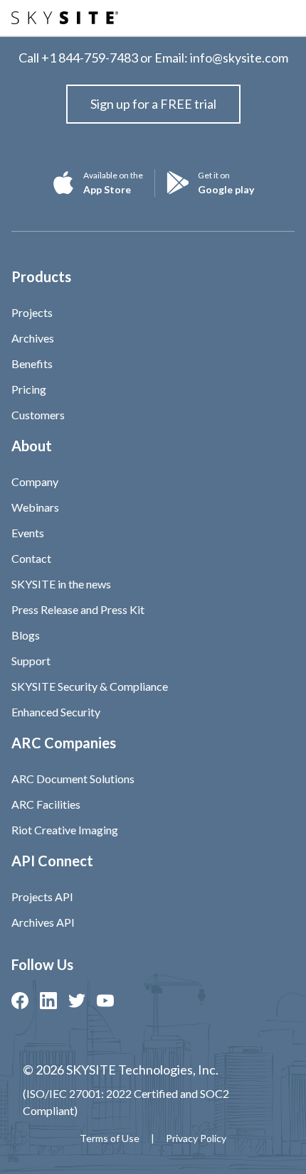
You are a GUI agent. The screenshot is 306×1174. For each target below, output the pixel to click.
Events (27, 532)
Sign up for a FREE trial (153, 104)
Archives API (43, 922)
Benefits (32, 363)
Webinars (35, 507)
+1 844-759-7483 (89, 57)
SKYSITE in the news (61, 584)
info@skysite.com (239, 57)
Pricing (28, 389)
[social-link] (19, 1000)
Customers (38, 414)
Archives (32, 338)
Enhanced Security (55, 711)
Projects (32, 312)
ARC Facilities (45, 804)
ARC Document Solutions (72, 778)
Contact (31, 558)
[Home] (64, 17)
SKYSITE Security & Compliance (89, 686)
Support (31, 660)
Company (34, 481)
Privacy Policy (196, 1138)
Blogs (25, 635)
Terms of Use (109, 1138)
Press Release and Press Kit (77, 609)
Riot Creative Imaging (64, 829)
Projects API (42, 896)
